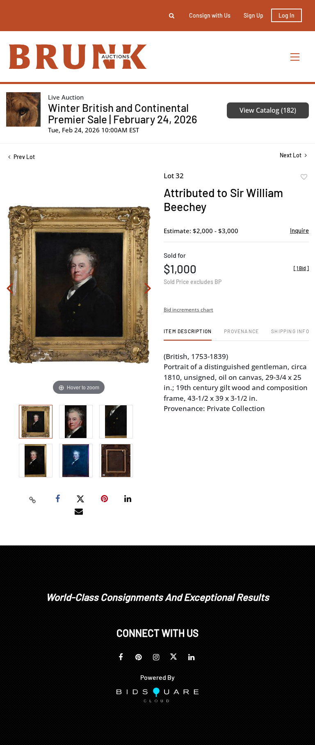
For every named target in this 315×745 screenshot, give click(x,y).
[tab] (188, 334)
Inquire (299, 230)
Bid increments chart (188, 309)
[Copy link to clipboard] (33, 499)
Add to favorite (304, 177)
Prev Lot (23, 156)
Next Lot (291, 155)
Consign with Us (210, 15)
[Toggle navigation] (295, 57)
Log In (286, 15)
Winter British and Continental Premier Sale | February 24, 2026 (122, 113)
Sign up (253, 15)
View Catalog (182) (268, 110)
